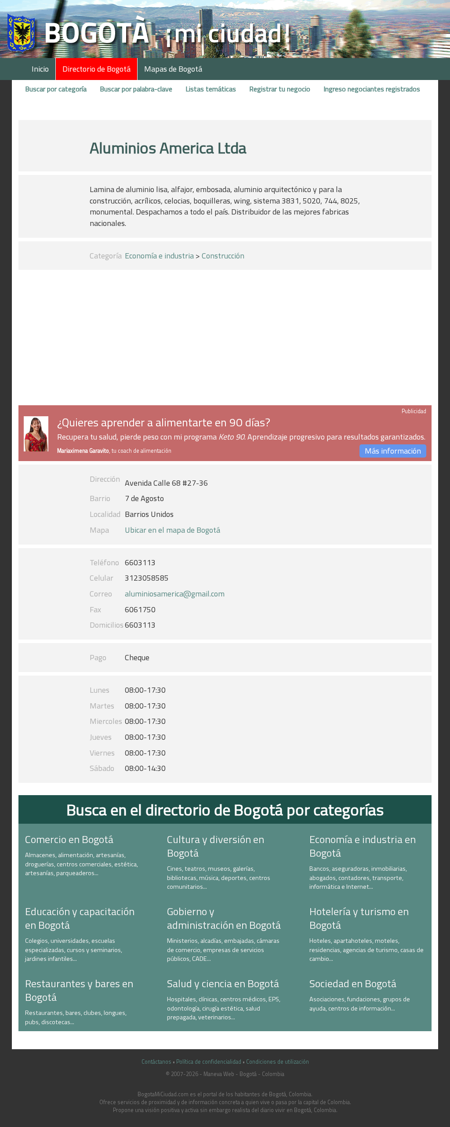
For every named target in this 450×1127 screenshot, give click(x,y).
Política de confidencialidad (208, 1062)
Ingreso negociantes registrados (371, 89)
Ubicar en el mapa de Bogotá (172, 530)
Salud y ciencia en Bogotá (223, 983)
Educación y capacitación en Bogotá (79, 918)
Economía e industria (159, 256)
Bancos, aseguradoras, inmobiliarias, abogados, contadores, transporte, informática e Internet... (358, 877)
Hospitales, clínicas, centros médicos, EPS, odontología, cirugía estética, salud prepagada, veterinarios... (223, 1008)
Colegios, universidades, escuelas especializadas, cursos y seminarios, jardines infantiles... (73, 949)
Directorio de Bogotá (96, 69)
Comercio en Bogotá (69, 839)
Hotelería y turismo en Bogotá (359, 918)
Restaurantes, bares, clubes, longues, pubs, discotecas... (76, 1017)
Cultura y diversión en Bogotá (215, 846)
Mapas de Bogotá (173, 69)
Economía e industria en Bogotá (362, 846)
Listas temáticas (210, 89)
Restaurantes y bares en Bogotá (79, 990)
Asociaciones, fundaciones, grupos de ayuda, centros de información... (359, 1003)
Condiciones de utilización (277, 1062)
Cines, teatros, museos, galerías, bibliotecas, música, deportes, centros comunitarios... (218, 877)
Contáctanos (156, 1062)
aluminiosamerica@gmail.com (175, 594)
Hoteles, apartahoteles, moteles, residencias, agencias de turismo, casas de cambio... (366, 949)
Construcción (223, 256)
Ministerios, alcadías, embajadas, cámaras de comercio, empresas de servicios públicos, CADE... (223, 949)
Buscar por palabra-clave (136, 89)
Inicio (40, 69)
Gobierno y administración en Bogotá (224, 918)
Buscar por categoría (56, 89)
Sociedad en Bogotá (352, 983)
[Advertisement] (225, 339)
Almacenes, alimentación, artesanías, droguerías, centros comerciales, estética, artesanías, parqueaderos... (81, 864)
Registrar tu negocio (279, 89)
